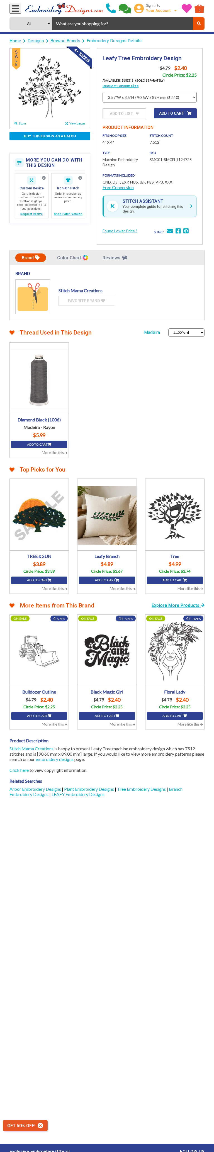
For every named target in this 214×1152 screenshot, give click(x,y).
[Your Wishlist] (187, 9)
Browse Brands (65, 40)
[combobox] (122, 23)
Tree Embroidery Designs (142, 789)
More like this (53, 452)
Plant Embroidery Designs (89, 789)
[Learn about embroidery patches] (80, 178)
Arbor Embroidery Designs (35, 789)
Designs (36, 40)
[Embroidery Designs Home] (64, 8)
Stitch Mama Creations (31, 748)
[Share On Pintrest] (185, 231)
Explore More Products (176, 605)
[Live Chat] (125, 8)
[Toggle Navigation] (15, 9)
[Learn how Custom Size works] (44, 178)
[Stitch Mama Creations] (32, 296)
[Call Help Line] (111, 9)
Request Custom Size (121, 86)
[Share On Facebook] (178, 231)
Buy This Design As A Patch (50, 136)
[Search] (199, 23)
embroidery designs (55, 759)
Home (15, 40)
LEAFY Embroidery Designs (78, 794)
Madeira (152, 332)
